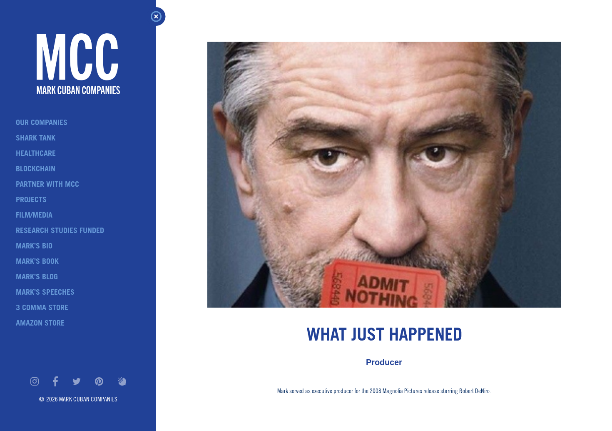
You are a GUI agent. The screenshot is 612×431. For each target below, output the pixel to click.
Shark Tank (35, 139)
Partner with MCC (47, 185)
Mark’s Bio (34, 247)
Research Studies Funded (60, 231)
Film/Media (34, 216)
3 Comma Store (42, 308)
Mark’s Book (37, 262)
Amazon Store (40, 324)
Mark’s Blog (37, 277)
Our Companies (41, 123)
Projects (31, 200)
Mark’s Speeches (45, 293)
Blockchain (35, 169)
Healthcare (36, 154)
